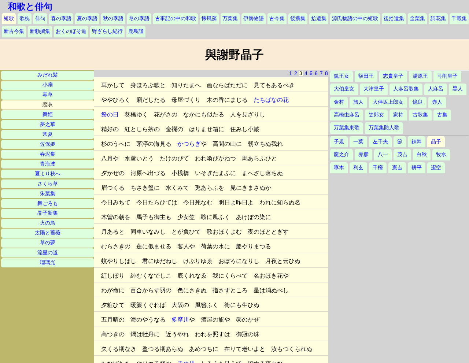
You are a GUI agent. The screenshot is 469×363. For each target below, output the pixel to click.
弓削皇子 (447, 76)
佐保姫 (47, 144)
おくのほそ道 (71, 31)
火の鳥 (47, 223)
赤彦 (363, 154)
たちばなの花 (271, 100)
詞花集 (438, 18)
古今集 (277, 18)
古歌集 (420, 115)
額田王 (366, 76)
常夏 (48, 134)
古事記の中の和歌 (175, 18)
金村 (339, 102)
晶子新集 (47, 213)
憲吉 (397, 167)
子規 (339, 141)
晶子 (436, 141)
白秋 (422, 154)
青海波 (47, 164)
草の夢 (47, 242)
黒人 (458, 89)
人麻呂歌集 (406, 89)
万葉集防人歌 (384, 127)
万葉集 (230, 18)
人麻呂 (435, 89)
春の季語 (61, 18)
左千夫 (380, 141)
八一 (383, 154)
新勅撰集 (40, 31)
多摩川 (180, 319)
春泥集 (47, 154)
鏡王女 (341, 76)
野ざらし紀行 (107, 31)
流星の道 (47, 252)
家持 (398, 115)
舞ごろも (47, 203)
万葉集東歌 (346, 127)
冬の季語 (139, 18)
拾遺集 (318, 18)
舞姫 (48, 114)
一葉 (358, 141)
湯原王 (420, 76)
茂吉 (402, 154)
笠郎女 (376, 115)
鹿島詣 (136, 31)
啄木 (339, 167)
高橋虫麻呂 (346, 115)
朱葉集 (47, 193)
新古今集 (14, 31)
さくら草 (47, 183)
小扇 (48, 85)
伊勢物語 (253, 18)
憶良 (418, 102)
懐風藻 (209, 18)
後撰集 (298, 18)
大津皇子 (373, 89)
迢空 (436, 167)
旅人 (358, 102)
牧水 (441, 154)
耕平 (416, 167)
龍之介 (341, 154)
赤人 (437, 102)
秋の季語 (113, 18)
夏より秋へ (47, 174)
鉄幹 (416, 141)
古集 (442, 115)
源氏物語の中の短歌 (355, 18)
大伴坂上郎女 (388, 102)
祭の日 (110, 114)
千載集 (459, 18)
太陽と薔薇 (47, 233)
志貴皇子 (393, 76)
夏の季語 (87, 18)
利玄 (358, 167)
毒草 (48, 94)
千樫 (378, 167)
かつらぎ (189, 144)
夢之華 (47, 124)
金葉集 (417, 18)
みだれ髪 (47, 75)
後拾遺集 (394, 18)
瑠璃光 (47, 262)
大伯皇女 (344, 89)
